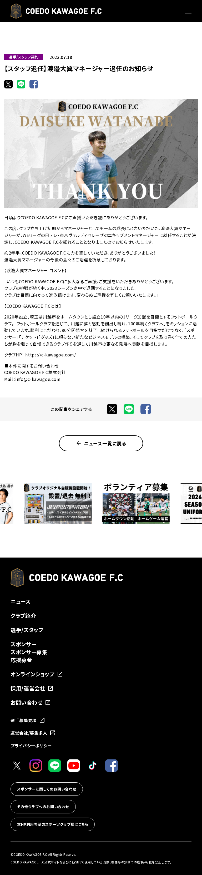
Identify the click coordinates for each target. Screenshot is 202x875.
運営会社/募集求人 (29, 733)
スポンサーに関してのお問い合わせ (46, 789)
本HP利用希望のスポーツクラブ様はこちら (52, 824)
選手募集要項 (24, 720)
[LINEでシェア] (21, 84)
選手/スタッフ (27, 630)
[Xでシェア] (8, 84)
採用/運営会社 (28, 688)
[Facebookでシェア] (33, 84)
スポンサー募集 (29, 652)
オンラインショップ (33, 674)
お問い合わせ (27, 702)
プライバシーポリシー (31, 745)
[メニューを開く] (188, 11)
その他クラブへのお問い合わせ (43, 806)
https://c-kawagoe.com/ (50, 354)
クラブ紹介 (23, 615)
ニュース (21, 601)
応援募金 (21, 660)
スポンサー (23, 644)
